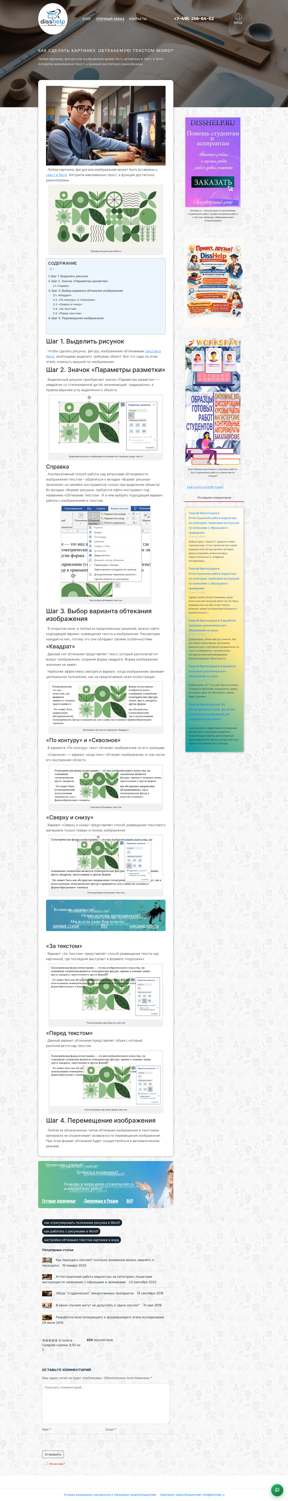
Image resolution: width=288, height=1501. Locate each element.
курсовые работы (144, 926)
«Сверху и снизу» (70, 304)
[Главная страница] (53, 19)
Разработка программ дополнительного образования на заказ (212, 625)
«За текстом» (68, 308)
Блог (87, 19)
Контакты (138, 19)
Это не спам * (57, 1463)
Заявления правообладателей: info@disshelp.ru (192, 1494)
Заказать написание (205, 487)
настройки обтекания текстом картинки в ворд (81, 1240)
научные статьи (66, 926)
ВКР (104, 926)
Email (111, 1429)
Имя (46, 1429)
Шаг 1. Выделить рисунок (69, 276)
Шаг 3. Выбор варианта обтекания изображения (87, 291)
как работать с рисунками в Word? (71, 1231)
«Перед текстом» (70, 313)
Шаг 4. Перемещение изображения (78, 318)
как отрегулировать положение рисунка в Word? (82, 1223)
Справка (63, 285)
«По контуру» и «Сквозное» (76, 299)
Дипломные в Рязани (101, 1201)
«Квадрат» (65, 295)
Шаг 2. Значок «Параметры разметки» (79, 281)
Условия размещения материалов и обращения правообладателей (110, 1494)
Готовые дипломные (59, 1201)
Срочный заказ (110, 19)
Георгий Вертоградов (203, 513)
